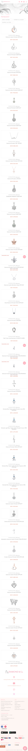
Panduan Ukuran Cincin (6, 703)
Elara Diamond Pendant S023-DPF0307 (14, 302)
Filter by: (19, 19)
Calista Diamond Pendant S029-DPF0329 (14, 521)
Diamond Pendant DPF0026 (14, 592)
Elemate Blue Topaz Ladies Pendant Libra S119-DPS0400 (14, 409)
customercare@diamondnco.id (14, 685)
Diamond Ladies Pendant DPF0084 (14, 249)
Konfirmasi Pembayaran (20, 709)
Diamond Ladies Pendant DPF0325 (14, 161)
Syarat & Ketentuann (5, 710)
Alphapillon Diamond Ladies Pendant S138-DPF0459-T (14, 539)
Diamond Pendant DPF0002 (14, 72)
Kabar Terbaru (17, 704)
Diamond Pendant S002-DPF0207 (14, 447)
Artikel (16, 703)
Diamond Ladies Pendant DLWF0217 (14, 90)
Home (2, 14)
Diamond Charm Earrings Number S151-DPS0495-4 (14, 356)
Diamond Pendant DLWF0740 (14, 232)
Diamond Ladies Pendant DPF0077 (14, 503)
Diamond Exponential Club (6, 701)
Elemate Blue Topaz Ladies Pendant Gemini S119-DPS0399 (14, 485)
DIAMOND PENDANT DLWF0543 (14, 196)
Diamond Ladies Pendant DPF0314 (14, 574)
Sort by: (6, 19)
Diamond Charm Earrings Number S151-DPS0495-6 (14, 373)
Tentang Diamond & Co (19, 701)
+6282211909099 (4, 719)
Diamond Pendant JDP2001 (14, 178)
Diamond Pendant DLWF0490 (14, 214)
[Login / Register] (24, 2)
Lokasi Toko (17, 707)
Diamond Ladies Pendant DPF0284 (14, 663)
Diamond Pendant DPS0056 (14, 391)
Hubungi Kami (18, 706)
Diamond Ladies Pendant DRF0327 (14, 37)
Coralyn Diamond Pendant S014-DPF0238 (14, 557)
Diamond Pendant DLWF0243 (14, 125)
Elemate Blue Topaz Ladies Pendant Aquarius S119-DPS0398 (14, 466)
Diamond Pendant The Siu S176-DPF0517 (14, 267)
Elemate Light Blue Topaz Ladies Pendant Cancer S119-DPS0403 (14, 428)
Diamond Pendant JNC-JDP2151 (14, 143)
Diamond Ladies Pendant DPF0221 (14, 627)
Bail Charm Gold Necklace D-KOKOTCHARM (14, 338)
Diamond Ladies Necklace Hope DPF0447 (14, 285)
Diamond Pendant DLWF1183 (14, 320)
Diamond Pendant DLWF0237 (14, 108)
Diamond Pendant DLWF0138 (14, 54)
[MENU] (26, 2)
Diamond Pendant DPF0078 (14, 645)
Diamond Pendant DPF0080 (14, 610)
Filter (2, 746)
